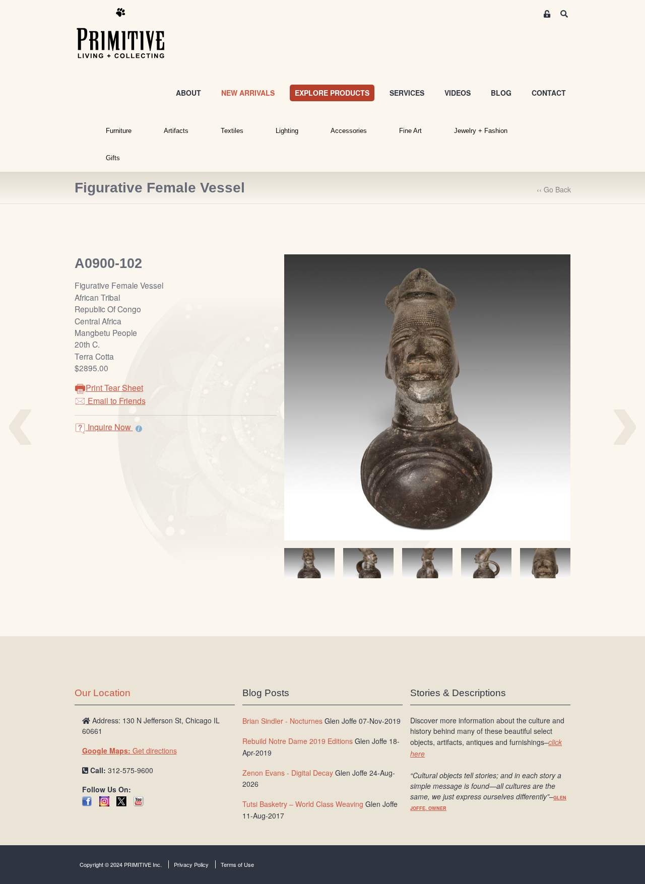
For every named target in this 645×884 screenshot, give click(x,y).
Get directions (129, 750)
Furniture (119, 130)
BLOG (501, 93)
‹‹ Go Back (554, 189)
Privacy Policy (191, 864)
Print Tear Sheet (114, 387)
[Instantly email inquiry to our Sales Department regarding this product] (139, 428)
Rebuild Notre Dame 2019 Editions (297, 741)
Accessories (349, 130)
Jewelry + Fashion (480, 130)
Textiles (232, 130)
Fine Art (410, 130)
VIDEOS (457, 93)
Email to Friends (116, 400)
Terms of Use (237, 864)
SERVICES (407, 93)
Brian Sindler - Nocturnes (282, 721)
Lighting (287, 130)
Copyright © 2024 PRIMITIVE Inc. (121, 864)
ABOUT (188, 93)
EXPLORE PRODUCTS (332, 93)
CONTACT (549, 93)
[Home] (128, 34)
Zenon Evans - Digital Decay (287, 773)
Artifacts (176, 130)
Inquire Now (109, 427)
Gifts (113, 158)
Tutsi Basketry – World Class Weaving (302, 804)
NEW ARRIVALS (248, 93)
